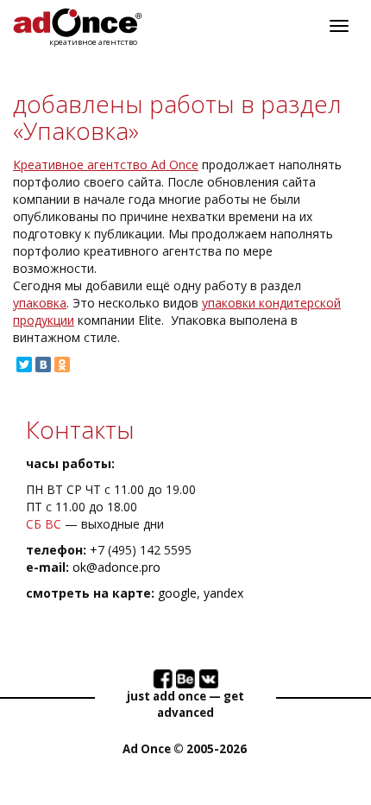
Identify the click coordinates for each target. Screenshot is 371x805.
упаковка (39, 303)
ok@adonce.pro (116, 567)
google (177, 593)
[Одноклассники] (62, 364)
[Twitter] (24, 364)
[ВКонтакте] (43, 364)
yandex (223, 593)
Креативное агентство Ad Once (105, 164)
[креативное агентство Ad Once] (77, 22)
